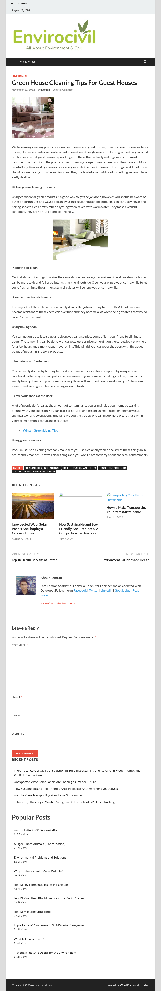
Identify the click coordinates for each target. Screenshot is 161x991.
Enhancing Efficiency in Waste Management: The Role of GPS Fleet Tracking (64, 802)
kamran (45, 89)
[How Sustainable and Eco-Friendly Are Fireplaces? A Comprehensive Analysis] (80, 507)
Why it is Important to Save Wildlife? (38, 871)
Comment (20, 645)
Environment (20, 76)
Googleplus (122, 590)
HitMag (144, 985)
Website (18, 733)
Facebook (80, 590)
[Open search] (145, 62)
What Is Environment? (29, 939)
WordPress (127, 985)
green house (52, 467)
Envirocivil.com (43, 985)
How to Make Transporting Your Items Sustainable (127, 509)
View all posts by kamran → (58, 603)
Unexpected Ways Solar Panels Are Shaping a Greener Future (29, 528)
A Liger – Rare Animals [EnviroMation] (39, 844)
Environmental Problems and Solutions (40, 857)
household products (112, 467)
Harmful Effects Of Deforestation (36, 830)
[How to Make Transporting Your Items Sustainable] (128, 498)
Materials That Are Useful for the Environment (45, 952)
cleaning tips (33, 467)
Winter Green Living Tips (40, 430)
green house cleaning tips (79, 467)
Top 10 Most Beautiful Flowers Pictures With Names (49, 898)
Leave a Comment (63, 89)
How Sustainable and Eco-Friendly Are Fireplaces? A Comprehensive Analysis (78, 528)
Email (17, 715)
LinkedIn (107, 590)
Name (17, 697)
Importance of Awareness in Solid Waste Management (50, 925)
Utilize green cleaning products (34, 471)
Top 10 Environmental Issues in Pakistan (41, 884)
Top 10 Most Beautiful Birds (32, 911)
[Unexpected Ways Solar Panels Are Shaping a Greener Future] (33, 507)
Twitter (94, 590)
